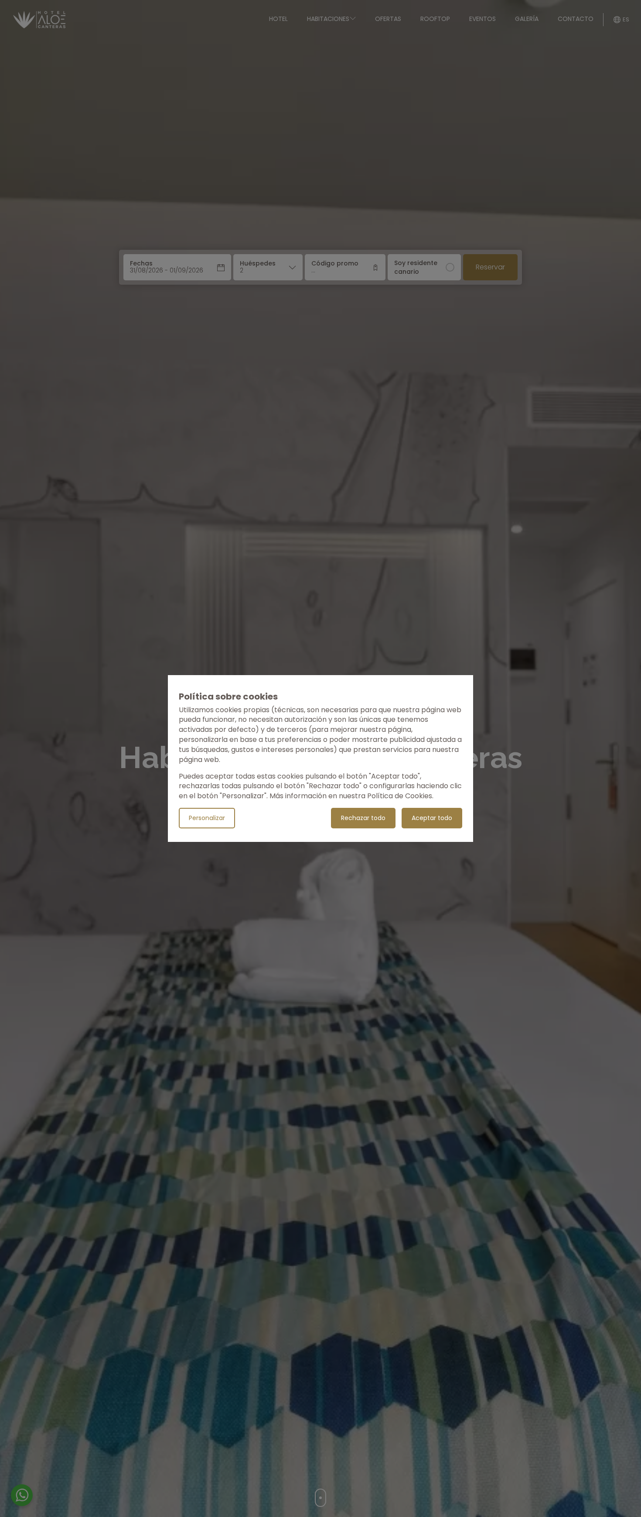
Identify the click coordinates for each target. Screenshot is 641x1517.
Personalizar (207, 818)
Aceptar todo (432, 818)
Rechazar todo (363, 818)
